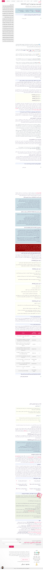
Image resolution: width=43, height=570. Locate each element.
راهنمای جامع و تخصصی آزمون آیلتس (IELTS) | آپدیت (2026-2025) (7, 11)
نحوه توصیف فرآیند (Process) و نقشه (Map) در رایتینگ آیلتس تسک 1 (7, 39)
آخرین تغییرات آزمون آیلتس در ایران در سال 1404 (7, 6)
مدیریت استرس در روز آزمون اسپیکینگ (8, 17)
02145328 (31, 543)
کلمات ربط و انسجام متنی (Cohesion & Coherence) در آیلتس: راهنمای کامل (7, 28)
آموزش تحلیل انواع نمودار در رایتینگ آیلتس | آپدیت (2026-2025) (7, 41)
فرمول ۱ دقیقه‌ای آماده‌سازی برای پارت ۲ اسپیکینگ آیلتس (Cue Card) (7, 20)
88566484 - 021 (36, 562)
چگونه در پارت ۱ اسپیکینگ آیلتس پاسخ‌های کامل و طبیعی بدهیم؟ (7, 22)
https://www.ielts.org (38, 522)
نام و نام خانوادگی (18, 539)
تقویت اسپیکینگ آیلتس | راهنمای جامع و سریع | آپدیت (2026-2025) (7, 24)
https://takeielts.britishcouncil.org (36, 526)
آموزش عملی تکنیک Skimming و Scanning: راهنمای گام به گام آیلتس (7, 15)
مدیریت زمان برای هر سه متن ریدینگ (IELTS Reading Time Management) (7, 33)
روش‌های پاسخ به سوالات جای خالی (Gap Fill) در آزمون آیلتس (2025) (7, 35)
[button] (35, 1)
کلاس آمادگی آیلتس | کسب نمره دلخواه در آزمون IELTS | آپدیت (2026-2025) (7, 13)
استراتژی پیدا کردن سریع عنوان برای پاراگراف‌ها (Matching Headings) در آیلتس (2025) (7, 37)
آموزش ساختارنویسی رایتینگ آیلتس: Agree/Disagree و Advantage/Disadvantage (7, 31)
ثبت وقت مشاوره (25, 559)
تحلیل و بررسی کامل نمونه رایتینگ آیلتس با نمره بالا (7, 26)
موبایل (20, 542)
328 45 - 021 (26, 564)
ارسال (11, 546)
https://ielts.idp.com (38, 529)
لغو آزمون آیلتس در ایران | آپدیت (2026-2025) (8, 9)
